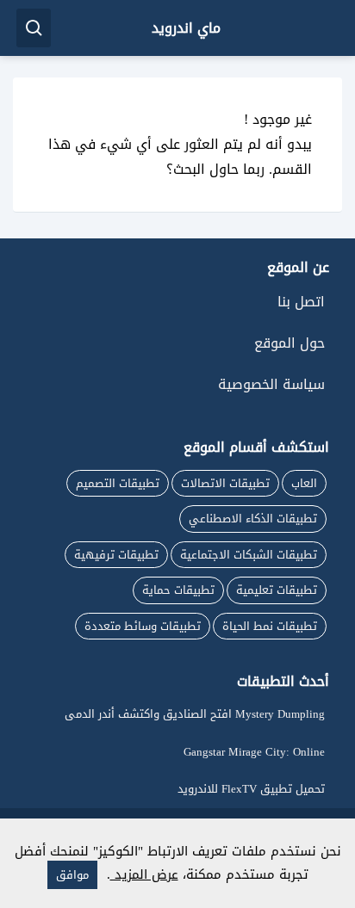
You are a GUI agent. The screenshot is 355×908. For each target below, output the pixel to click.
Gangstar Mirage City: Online (254, 752)
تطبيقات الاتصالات (225, 483)
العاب (304, 483)
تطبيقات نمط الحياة (269, 626)
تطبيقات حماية (178, 590)
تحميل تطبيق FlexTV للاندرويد (251, 789)
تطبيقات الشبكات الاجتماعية (248, 554)
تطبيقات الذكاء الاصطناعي (253, 518)
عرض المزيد (144, 874)
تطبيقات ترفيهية (116, 554)
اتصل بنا (301, 301)
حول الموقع (289, 343)
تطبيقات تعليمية (276, 590)
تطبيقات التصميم (117, 483)
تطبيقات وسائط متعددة (142, 626)
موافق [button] (72, 875)
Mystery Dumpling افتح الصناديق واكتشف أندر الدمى (195, 714)
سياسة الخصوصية (271, 384)
